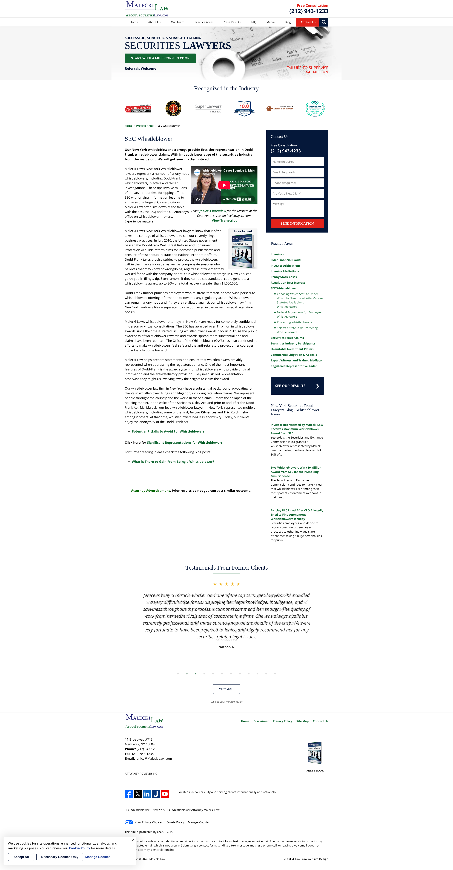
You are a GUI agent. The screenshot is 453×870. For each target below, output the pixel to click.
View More (226, 689)
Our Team (177, 22)
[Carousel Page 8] (239, 673)
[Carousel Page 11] (266, 673)
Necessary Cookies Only (59, 857)
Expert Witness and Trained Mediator (297, 360)
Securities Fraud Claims (287, 338)
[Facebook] (129, 794)
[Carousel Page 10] (257, 673)
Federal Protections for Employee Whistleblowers (299, 314)
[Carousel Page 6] (222, 673)
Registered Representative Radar (294, 366)
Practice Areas (204, 22)
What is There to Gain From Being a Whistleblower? (173, 461)
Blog (288, 22)
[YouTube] (165, 794)
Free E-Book (315, 770)
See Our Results (290, 385)
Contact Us (308, 22)
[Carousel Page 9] (248, 673)
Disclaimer (261, 721)
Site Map (302, 721)
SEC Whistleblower (284, 288)
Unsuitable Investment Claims (292, 349)
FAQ (253, 22)
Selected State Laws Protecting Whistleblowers (297, 330)
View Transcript (224, 220)
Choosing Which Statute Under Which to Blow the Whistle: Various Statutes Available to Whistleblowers (300, 300)
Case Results (232, 22)
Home (134, 22)
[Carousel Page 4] (204, 673)
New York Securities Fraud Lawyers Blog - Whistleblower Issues (295, 409)
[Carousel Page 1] (177, 673)
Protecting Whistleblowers (294, 322)
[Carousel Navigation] (226, 673)
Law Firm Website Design (306, 859)
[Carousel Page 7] (230, 673)
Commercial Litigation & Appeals (294, 355)
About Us (154, 22)
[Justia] (156, 794)
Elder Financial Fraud (286, 260)
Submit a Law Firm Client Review (226, 701)
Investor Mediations (285, 271)
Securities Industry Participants (293, 343)
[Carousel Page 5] (213, 673)
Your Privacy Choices (149, 822)
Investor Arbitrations (285, 266)
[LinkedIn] (147, 794)
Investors (277, 254)
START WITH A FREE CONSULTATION (160, 58)
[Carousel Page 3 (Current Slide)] (195, 673)
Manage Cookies (199, 822)
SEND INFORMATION (297, 223)
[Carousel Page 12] (275, 673)
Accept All (21, 857)
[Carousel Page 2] (186, 673)
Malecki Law (157, 859)
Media (270, 22)
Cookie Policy (175, 822)
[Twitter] (138, 794)
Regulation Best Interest (288, 283)
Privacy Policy (282, 721)
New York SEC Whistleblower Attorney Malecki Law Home (147, 9)
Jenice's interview (213, 211)
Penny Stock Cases (284, 277)
